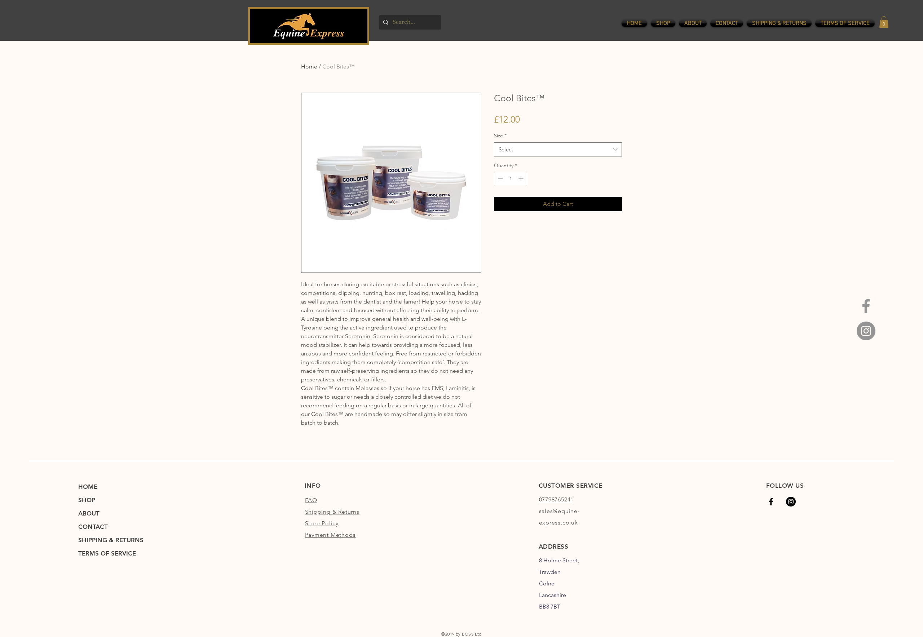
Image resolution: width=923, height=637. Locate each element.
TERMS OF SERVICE (107, 553)
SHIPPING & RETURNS (110, 540)
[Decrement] (499, 178)
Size (500, 135)
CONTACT (93, 526)
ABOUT (89, 513)
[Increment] (521, 178)
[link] (884, 22)
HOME (87, 486)
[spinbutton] (510, 178)
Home (309, 66)
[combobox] (558, 149)
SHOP (86, 500)
